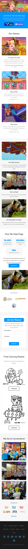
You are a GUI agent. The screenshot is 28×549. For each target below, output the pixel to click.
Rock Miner (21, 525)
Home (5, 525)
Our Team (12, 529)
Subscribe (14, 344)
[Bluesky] (14, 540)
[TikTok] (16, 536)
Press (14, 532)
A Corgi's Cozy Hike (13, 525)
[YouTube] (20, 536)
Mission (17, 529)
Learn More (14, 265)
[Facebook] (23, 536)
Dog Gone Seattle (16, 262)
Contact (23, 529)
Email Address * (7, 330)
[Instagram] (8, 536)
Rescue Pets (6, 529)
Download (14, 388)
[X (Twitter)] (4, 536)
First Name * (7, 336)
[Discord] (12, 536)
